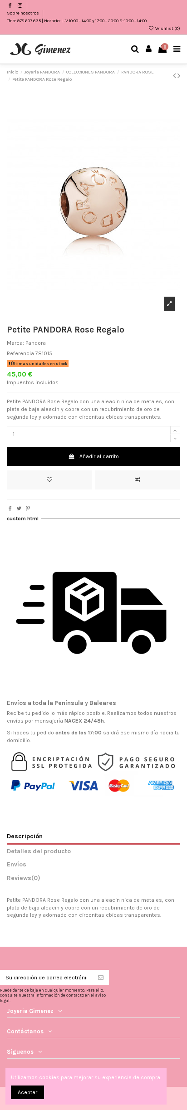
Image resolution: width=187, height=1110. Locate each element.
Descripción (25, 836)
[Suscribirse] (101, 977)
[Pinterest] (28, 508)
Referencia (20, 353)
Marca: (15, 343)
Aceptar (27, 1092)
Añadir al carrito (99, 456)
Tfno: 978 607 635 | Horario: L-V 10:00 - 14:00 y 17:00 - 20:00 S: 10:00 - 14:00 (77, 21)
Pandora (35, 343)
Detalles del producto (39, 851)
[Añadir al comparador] (137, 479)
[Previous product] (175, 76)
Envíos (16, 864)
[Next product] (178, 76)
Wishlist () (167, 28)
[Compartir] (10, 508)
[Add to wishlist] (49, 479)
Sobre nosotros (23, 13)
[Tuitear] (18, 508)
